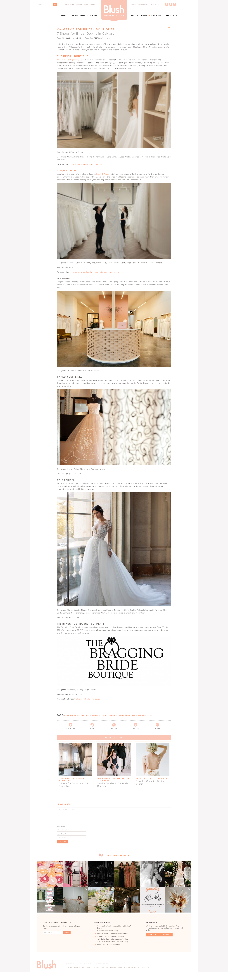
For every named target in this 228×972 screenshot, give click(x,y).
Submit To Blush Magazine (159, 934)
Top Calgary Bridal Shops (141, 715)
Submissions (142, 4)
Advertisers (154, 4)
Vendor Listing (82, 5)
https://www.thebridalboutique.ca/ (86, 164)
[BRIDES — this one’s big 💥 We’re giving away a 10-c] (101, 874)
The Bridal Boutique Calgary (69, 60)
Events (93, 15)
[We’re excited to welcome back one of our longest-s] (127, 900)
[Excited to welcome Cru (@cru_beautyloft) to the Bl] (75, 900)
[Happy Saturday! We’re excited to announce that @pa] (178, 900)
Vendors (156, 15)
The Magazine (78, 15)
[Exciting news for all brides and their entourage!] (127, 874)
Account (93, 5)
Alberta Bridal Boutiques (74, 715)
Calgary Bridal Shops (95, 715)
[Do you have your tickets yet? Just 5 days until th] (153, 874)
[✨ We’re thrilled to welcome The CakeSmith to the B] (178, 874)
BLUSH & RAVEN (66, 171)
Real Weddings (139, 15)
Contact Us (171, 15)
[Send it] (167, 86)
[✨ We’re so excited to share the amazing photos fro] (75, 874)
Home (64, 15)
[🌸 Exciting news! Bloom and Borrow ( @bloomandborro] (101, 900)
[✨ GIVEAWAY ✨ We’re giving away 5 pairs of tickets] (153, 900)
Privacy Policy (132, 967)
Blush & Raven (102, 174)
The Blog (68, 967)
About (133, 4)
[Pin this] (167, 80)
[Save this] (167, 75)
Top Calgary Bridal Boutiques (117, 715)
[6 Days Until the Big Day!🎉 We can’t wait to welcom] (50, 900)
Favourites (69, 5)
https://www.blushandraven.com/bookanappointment (94, 272)
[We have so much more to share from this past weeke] (50, 874)
